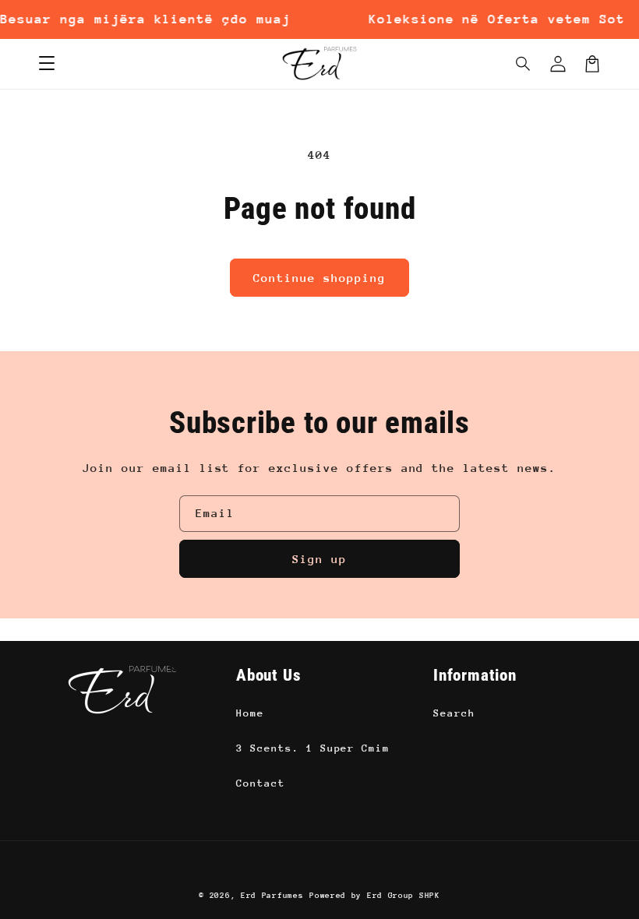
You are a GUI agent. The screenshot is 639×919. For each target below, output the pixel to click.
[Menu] (47, 64)
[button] (524, 64)
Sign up (319, 558)
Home (250, 713)
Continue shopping (319, 277)
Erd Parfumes (272, 895)
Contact (260, 783)
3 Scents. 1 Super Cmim (313, 748)
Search (454, 713)
